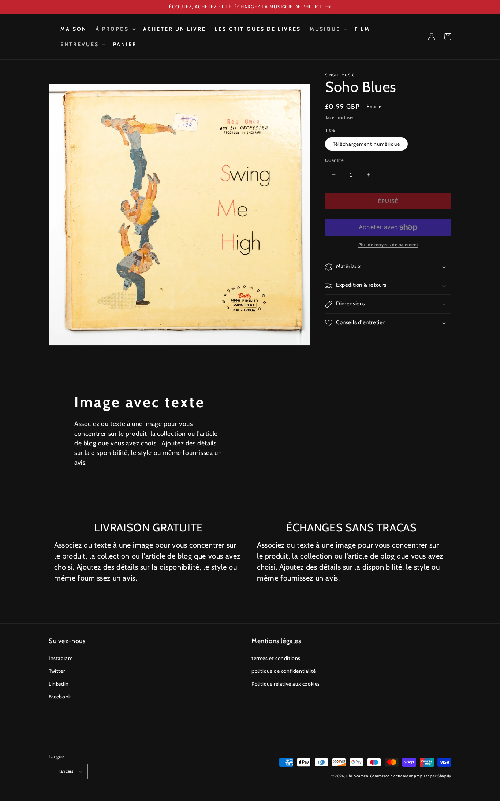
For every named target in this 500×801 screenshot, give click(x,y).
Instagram (60, 658)
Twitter (57, 671)
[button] (115, 29)
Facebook (60, 696)
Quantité (334, 160)
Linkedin (59, 684)
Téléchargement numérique (366, 144)
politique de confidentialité (283, 671)
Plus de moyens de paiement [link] (388, 245)
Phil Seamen (357, 776)
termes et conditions (276, 658)
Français (64, 771)
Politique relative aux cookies (285, 684)
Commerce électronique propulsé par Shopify (410, 776)
